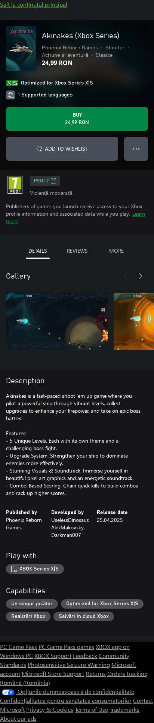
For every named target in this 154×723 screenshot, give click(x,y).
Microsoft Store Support (53, 673)
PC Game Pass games (66, 646)
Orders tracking (127, 673)
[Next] (140, 276)
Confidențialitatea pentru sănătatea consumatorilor (66, 700)
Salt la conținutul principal (33, 4)
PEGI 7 (41, 181)
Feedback (85, 655)
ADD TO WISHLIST (66, 148)
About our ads (18, 718)
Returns (96, 673)
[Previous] (125, 276)
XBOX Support (52, 655)
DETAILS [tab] (37, 250)
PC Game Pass (18, 646)
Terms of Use (91, 709)
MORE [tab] (116, 250)
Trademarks (124, 709)
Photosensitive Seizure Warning (69, 664)
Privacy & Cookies (49, 709)
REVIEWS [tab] (77, 250)
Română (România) (25, 682)
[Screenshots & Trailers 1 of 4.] (57, 321)
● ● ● (136, 149)
